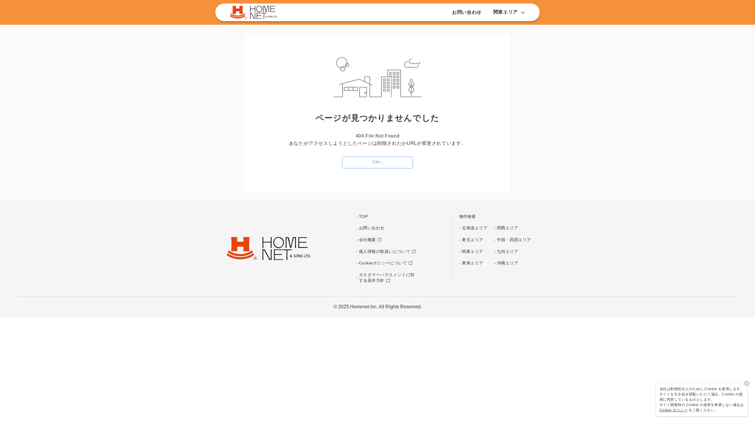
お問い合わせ (467, 12)
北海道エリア (475, 228)
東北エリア (472, 239)
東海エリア (472, 263)
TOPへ (377, 162)
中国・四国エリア (514, 239)
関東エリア (472, 251)
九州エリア (507, 251)
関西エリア (507, 228)
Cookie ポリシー (673, 410)
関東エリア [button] (505, 11)
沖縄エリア (507, 263)
